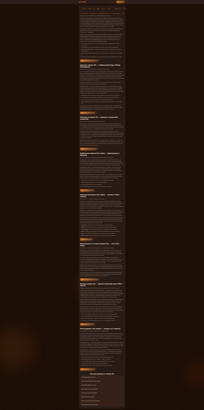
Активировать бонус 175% (88, 324)
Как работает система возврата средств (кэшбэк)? (90, 400)
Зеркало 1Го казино (84, 13)
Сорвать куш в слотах (87, 239)
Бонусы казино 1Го (93, 13)
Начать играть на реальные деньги (90, 279)
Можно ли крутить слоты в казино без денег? (89, 389)
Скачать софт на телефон (88, 190)
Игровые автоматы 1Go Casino (104, 13)
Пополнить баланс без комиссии (89, 149)
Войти (113, 2)
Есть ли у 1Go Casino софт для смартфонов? (89, 392)
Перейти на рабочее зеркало (88, 112)
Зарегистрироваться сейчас (88, 369)
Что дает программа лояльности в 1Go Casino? (89, 404)
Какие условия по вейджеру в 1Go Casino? (88, 385)
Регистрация (121, 2)
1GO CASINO (82, 2)
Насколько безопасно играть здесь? (87, 396)
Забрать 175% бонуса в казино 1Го (89, 60)
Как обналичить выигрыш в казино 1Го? (88, 377)
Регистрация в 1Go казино (115, 13)
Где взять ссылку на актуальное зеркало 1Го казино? (90, 381)
